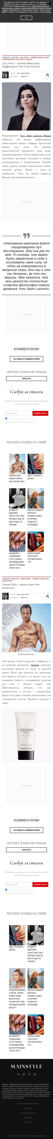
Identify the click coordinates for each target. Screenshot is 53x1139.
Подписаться (40, 413)
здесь (48, 12)
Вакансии (27, 1122)
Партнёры (27, 1108)
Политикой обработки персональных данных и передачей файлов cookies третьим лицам (26, 8)
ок (26, 18)
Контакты (28, 1118)
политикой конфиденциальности (19, 421)
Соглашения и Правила (28, 1104)
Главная (6, 58)
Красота (15, 58)
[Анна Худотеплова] (5, 73)
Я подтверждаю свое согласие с (20, 420)
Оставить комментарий (26, 359)
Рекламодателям (28, 1113)
